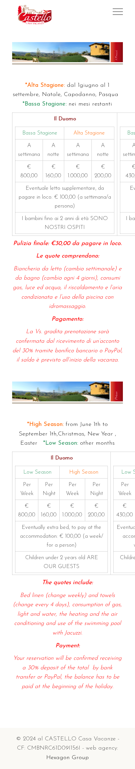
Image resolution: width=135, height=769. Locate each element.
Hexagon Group (67, 758)
